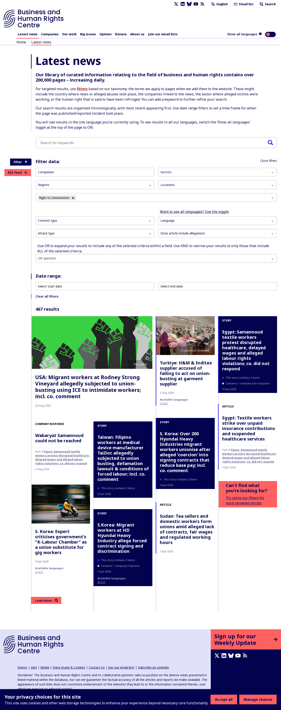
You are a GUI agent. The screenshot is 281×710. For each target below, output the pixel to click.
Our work (69, 34)
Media (44, 667)
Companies (50, 34)
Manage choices (258, 699)
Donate (121, 34)
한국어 (39, 572)
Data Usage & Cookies (69, 667)
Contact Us (97, 667)
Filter (18, 162)
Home (21, 42)
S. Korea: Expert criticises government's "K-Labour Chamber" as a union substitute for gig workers (61, 541)
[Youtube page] (195, 4)
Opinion (105, 34)
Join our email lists (163, 34)
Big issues (88, 34)
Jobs (34, 667)
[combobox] (95, 220)
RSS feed (15, 172)
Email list (246, 4)
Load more (43, 600)
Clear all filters (47, 296)
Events (22, 667)
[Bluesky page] (189, 4)
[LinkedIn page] (182, 4)
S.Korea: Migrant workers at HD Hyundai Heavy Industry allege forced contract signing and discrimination (122, 538)
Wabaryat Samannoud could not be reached (59, 438)
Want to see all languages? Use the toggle (194, 211)
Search (270, 4)
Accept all (224, 699)
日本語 (164, 403)
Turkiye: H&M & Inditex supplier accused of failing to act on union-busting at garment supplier (186, 373)
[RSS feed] (202, 4)
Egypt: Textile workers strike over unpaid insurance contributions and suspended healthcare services (248, 428)
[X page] (176, 4)
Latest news (28, 34)
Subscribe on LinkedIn (153, 667)
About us (137, 34)
